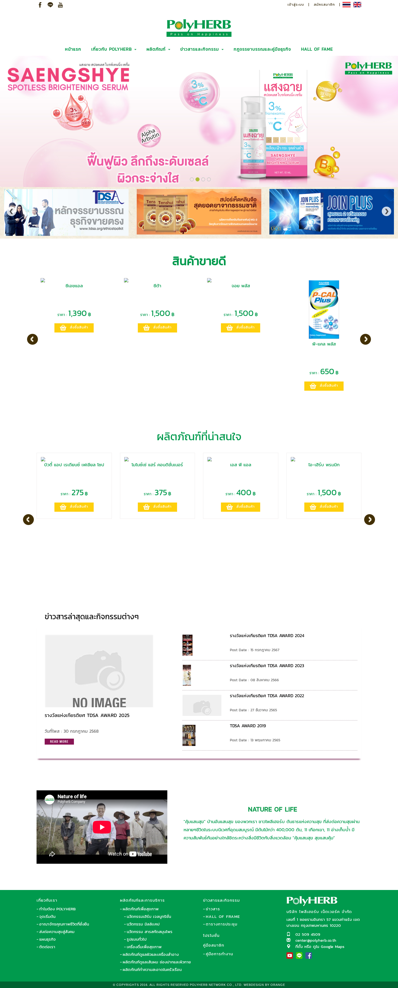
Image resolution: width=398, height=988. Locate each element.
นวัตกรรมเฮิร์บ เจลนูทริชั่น (149, 916)
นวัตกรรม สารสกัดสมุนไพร (149, 931)
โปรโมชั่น (211, 935)
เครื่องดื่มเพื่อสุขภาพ (144, 947)
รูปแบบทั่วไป (136, 939)
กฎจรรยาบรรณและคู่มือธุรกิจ (262, 49)
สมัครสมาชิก (324, 4)
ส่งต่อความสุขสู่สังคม (56, 931)
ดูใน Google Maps (328, 946)
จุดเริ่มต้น (47, 916)
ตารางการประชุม (221, 924)
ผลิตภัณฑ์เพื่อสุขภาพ (141, 909)
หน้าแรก (73, 49)
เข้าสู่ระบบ (296, 4)
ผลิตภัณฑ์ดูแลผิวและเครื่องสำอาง (151, 954)
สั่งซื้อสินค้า (79, 327)
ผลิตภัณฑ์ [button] (157, 49)
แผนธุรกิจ (47, 939)
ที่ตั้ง (299, 946)
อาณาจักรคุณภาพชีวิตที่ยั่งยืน (64, 924)
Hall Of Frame (223, 916)
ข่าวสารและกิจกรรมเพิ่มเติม (323, 614)
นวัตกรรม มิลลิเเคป (143, 924)
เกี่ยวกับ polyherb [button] (112, 49)
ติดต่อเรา (47, 947)
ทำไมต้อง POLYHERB (57, 909)
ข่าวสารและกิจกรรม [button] (200, 49)
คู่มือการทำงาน (219, 954)
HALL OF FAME (317, 49)
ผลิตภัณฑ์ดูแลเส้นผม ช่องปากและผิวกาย (157, 962)
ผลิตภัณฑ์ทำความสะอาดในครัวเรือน (152, 969)
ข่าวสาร (213, 909)
